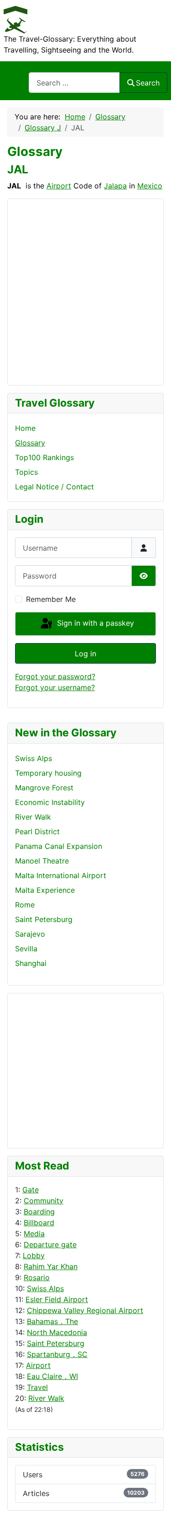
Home (25, 428)
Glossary (30, 442)
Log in (85, 653)
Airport (38, 1365)
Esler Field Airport (57, 1299)
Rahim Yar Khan (51, 1266)
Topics (26, 472)
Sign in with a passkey (94, 623)
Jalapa (115, 185)
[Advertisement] (51, 1069)
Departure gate (50, 1244)
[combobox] (74, 82)
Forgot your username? (55, 687)
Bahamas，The (52, 1321)
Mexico (149, 185)
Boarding (39, 1211)
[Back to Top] (155, 1501)
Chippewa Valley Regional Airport (85, 1310)
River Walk (46, 1398)
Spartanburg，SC (57, 1354)
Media (34, 1233)
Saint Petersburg (55, 1343)
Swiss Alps (45, 1288)
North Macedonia (57, 1332)
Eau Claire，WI (52, 1376)
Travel (37, 1387)
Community (43, 1200)
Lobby (34, 1255)
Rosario (37, 1277)
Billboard (39, 1222)
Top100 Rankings (44, 457)
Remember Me (51, 599)
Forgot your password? (55, 676)
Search (148, 82)
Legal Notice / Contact (54, 486)
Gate (30, 1189)
